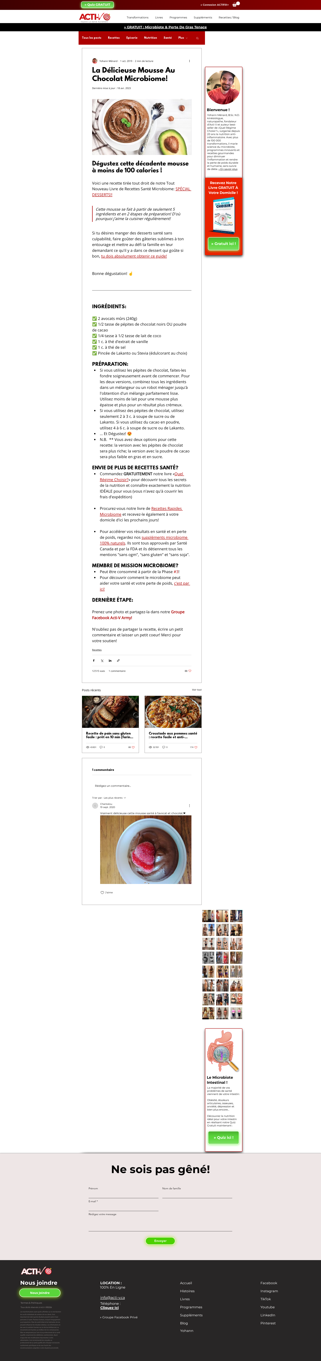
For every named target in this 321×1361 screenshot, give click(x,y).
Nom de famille (171, 1188)
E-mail (92, 1201)
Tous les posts (91, 37)
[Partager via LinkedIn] (110, 660)
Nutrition (150, 37)
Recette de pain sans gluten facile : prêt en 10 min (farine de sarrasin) (109, 735)
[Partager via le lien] (118, 660)
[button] (236, 4)
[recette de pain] (110, 712)
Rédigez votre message (102, 1214)
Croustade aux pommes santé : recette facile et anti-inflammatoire (173, 735)
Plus (181, 37)
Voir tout (197, 689)
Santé (168, 37)
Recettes (114, 37)
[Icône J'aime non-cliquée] (102, 893)
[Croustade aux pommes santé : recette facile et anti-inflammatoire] (173, 712)
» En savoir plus (228, 169)
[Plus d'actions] (189, 61)
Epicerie (131, 37)
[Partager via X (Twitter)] (101, 660)
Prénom (93, 1188)
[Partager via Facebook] (93, 660)
